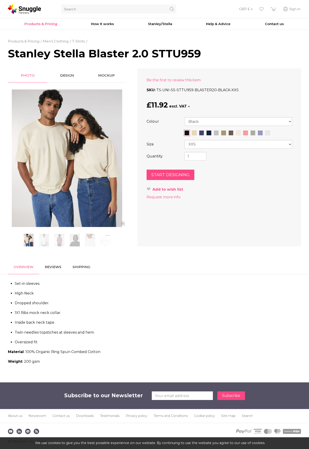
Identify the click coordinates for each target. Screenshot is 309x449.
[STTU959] (105, 240)
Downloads (85, 416)
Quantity (155, 156)
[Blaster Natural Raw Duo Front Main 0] (67, 158)
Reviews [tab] (53, 267)
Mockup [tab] (106, 75)
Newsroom (37, 416)
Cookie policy (204, 416)
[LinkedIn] (19, 431)
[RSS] (36, 431)
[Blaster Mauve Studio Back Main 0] (59, 240)
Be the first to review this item (174, 80)
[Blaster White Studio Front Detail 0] (90, 240)
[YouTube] (10, 431)
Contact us (61, 416)
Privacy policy (136, 416)
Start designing (170, 174)
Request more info (164, 197)
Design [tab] (67, 75)
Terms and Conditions (171, 416)
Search (247, 416)
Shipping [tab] (81, 267)
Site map (228, 416)
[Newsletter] (28, 431)
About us (15, 416)
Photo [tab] (28, 75)
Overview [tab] (23, 267)
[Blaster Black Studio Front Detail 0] (74, 240)
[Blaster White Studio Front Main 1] (44, 240)
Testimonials (109, 416)
